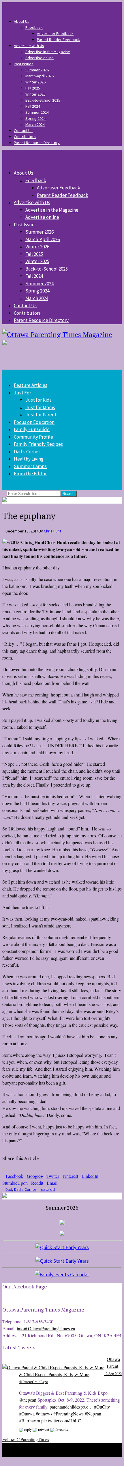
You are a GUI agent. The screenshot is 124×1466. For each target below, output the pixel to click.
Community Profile (33, 437)
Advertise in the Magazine (47, 51)
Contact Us (23, 130)
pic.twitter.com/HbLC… (63, 1420)
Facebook (14, 1176)
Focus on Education (34, 422)
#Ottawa (27, 1414)
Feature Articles (30, 385)
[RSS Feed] (3, 5)
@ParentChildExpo (33, 1381)
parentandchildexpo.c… (71, 1407)
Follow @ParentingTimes (25, 1439)
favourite (62, 1429)
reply (27, 1429)
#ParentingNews (68, 1414)
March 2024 (35, 124)
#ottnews (44, 1414)
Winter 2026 (35, 82)
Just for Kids (38, 400)
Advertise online (39, 57)
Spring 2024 (35, 118)
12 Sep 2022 (113, 1373)
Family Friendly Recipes (38, 444)
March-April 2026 (39, 76)
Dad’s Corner (27, 451)
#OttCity (102, 1407)
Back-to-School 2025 (42, 100)
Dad (8, 1189)
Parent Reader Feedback (58, 39)
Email (52, 1183)
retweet (43, 1429)
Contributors (25, 136)
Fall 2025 (32, 88)
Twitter (52, 1176)
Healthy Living (29, 459)
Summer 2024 (37, 112)
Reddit (37, 1183)
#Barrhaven (29, 1420)
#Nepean (93, 1414)
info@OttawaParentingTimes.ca (46, 1328)
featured (47, 1189)
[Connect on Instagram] (13, 5)
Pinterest (70, 1176)
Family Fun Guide (32, 429)
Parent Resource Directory (37, 142)
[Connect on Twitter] (7, 5)
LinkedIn (90, 1176)
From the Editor (30, 473)
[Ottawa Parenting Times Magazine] (62, 334)
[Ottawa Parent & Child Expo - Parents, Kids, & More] (53, 1367)
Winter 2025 (35, 94)
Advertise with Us (29, 45)
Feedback (34, 27)
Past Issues (23, 63)
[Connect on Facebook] (10, 5)
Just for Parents (42, 414)
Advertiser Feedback (55, 33)
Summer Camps (30, 466)
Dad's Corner (25, 1189)
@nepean (27, 1400)
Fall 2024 (32, 106)
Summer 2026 (37, 69)
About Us (21, 21)
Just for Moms (40, 407)
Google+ (35, 1176)
